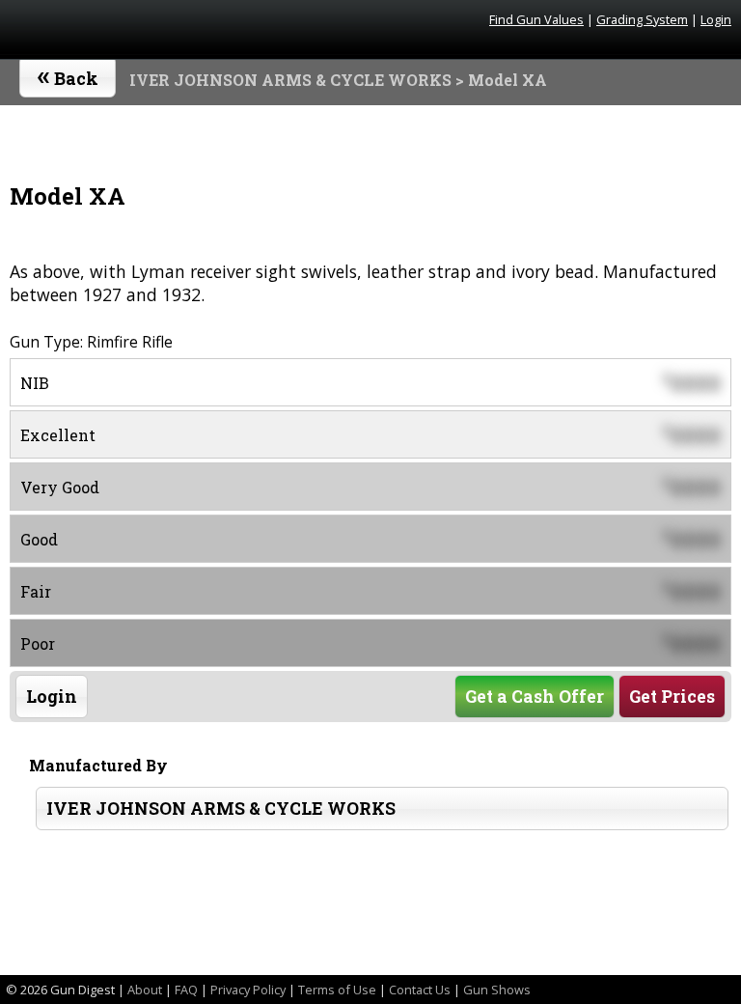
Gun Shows (497, 989)
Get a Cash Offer (534, 696)
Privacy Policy (248, 989)
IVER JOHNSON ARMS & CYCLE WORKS (290, 80)
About (144, 989)
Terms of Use (337, 989)
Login (715, 19)
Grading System (642, 19)
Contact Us (420, 989)
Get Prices (672, 696)
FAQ (186, 989)
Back (68, 74)
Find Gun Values (536, 19)
